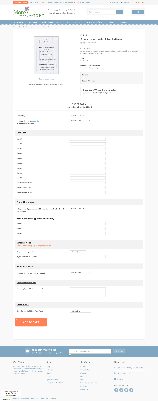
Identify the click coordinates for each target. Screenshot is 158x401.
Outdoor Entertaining (64, 2)
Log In (104, 2)
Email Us (120, 379)
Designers (124, 22)
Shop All (50, 367)
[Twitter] (121, 390)
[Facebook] (116, 390)
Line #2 (19, 144)
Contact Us (84, 389)
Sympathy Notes (53, 380)
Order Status (85, 370)
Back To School (36, 2)
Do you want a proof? (25, 252)
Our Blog (83, 376)
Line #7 (19, 168)
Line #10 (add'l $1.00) (25, 183)
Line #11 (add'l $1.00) (24, 188)
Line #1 (19, 139)
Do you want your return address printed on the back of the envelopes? (41, 210)
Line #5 (19, 158)
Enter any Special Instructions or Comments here (35, 289)
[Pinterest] (131, 390)
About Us (83, 373)
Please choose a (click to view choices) (28, 122)
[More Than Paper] (28, 12)
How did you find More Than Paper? (30, 311)
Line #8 (19, 173)
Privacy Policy (44, 398)
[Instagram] (126, 390)
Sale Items (50, 370)
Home (14, 27)
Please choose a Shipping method (31, 273)
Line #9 (19, 178)
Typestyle (35, 121)
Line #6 (19, 163)
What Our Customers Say (89, 383)
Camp (77, 22)
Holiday (111, 22)
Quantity (21, 116)
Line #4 (19, 153)
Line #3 (19, 149)
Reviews (83, 386)
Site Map (53, 398)
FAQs (82, 380)
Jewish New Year (83, 2)
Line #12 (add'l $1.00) (24, 192)
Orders (115, 2)
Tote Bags (49, 2)
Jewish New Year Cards (55, 383)
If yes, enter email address (27, 257)
